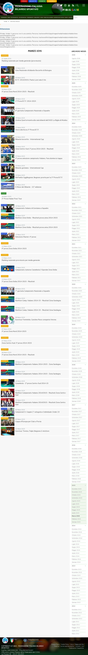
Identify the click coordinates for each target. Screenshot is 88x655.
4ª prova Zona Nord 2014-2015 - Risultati (18, 91)
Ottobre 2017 (76, 414)
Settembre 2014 (77, 538)
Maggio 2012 (76, 628)
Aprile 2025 (75, 111)
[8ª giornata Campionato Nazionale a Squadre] (7, 111)
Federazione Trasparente (76, 648)
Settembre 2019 (77, 337)
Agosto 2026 (76, 58)
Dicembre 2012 (76, 610)
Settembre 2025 (77, 96)
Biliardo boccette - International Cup (29, 139)
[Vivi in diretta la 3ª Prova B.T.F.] (7, 130)
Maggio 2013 (76, 590)
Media (41, 17)
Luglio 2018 (75, 383)
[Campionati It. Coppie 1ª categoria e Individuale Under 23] (7, 412)
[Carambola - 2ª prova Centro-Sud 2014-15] (7, 383)
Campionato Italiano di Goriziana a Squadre (31, 208)
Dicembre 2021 (76, 248)
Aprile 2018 (75, 392)
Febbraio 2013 (76, 599)
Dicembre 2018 (76, 368)
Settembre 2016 (77, 458)
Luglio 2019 (75, 343)
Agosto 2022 (76, 219)
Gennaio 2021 (76, 281)
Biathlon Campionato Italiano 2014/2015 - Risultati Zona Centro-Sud (40, 394)
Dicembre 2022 (76, 207)
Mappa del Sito (79, 644)
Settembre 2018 (77, 377)
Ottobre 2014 (76, 535)
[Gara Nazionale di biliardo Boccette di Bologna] (7, 70)
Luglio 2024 (75, 142)
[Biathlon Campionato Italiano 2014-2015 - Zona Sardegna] (7, 364)
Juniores (3, 155)
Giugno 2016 (76, 467)
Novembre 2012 (77, 613)
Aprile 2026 (75, 70)
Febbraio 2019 (76, 358)
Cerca (72, 644)
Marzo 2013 (75, 596)
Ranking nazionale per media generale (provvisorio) (21, 61)
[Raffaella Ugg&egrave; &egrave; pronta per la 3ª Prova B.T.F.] (7, 177)
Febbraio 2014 (76, 559)
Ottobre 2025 (76, 93)
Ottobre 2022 (76, 213)
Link (82, 646)
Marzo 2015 (76, 516)
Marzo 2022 (75, 234)
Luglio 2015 (75, 504)
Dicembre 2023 (76, 167)
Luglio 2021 (75, 263)
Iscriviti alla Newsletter (67, 646)
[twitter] (61, 5)
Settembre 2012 (77, 619)
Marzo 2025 (75, 114)
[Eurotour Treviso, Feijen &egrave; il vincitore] (7, 431)
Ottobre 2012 (76, 616)
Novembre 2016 (77, 452)
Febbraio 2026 (76, 76)
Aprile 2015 (75, 513)
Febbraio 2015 (76, 519)
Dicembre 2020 (76, 288)
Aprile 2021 (75, 272)
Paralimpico (37, 17)
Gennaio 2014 (76, 562)
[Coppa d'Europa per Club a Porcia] (7, 421)
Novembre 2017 (77, 411)
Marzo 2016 (75, 476)
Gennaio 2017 (76, 442)
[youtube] (69, 5)
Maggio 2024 (76, 148)
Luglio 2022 (75, 222)
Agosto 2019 (76, 340)
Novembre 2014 (77, 532)
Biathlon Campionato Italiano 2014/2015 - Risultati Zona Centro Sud (40, 403)
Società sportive (14, 17)
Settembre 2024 (77, 136)
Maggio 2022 (76, 228)
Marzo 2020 (75, 315)
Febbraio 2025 (76, 117)
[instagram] (65, 5)
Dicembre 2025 (76, 87)
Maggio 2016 (76, 470)
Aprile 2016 (75, 473)
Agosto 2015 (76, 501)
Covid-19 (70, 17)
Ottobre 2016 (76, 455)
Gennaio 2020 (76, 321)
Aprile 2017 (75, 432)
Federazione (4, 17)
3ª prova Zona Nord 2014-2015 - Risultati (18, 355)
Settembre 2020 (77, 297)
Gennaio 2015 (76, 522)
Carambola (51, 1)
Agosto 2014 (76, 541)
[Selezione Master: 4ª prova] (7, 237)
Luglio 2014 (75, 544)
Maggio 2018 (76, 389)
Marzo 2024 (75, 154)
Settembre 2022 (77, 216)
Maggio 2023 (76, 188)
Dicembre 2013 (76, 569)
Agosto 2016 (76, 461)
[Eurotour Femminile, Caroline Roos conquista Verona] (7, 319)
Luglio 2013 (75, 584)
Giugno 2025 (76, 105)
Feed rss (56, 646)
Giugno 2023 (76, 185)
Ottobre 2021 (76, 254)
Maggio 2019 (76, 349)
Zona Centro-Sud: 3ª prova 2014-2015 (17, 343)
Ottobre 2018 (76, 374)
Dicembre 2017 (76, 408)
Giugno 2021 (76, 266)
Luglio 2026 (75, 61)
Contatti (77, 646)
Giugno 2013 (76, 587)
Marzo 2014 (75, 556)
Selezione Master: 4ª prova (25, 237)
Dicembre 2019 (76, 328)
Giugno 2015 (76, 507)
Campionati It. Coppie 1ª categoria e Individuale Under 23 (37, 412)
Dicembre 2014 (76, 529)
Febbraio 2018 (76, 398)
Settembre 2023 (77, 176)
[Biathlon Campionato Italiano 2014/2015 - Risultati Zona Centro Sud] (7, 402)
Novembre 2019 (77, 331)
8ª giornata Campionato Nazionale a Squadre (32, 111)
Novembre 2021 (77, 251)
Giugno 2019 (76, 346)
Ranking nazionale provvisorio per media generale (21, 260)
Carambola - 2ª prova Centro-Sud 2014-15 (31, 383)
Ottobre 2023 (76, 173)
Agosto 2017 (76, 420)
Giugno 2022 (76, 225)
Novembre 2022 (77, 210)
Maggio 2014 (76, 550)
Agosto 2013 (76, 581)
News (9, 17)
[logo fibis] (8, 13)
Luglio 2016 (75, 464)
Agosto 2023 (76, 179)
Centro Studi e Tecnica (59, 17)
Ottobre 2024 (76, 133)
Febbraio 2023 (76, 197)
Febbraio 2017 (76, 439)
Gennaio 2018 (76, 401)
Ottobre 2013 (76, 575)
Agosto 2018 (76, 380)
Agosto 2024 (76, 139)
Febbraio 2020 (76, 318)
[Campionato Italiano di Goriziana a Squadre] (7, 208)
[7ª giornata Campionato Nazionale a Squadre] (7, 291)
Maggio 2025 (76, 108)
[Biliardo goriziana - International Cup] (7, 168)
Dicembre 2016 (76, 449)
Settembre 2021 (77, 257)
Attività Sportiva (22, 17)
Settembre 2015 (77, 498)
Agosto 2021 (76, 260)
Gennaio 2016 (76, 482)
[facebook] (58, 5)
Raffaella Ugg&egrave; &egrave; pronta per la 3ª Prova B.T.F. (39, 177)
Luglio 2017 (75, 423)
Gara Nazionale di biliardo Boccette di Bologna (33, 70)
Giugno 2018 (76, 386)
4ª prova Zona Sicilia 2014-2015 (14, 248)
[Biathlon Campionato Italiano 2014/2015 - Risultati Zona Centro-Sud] (7, 393)
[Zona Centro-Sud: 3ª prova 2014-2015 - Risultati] (7, 149)
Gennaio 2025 (76, 120)
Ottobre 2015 (76, 495)
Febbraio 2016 (76, 479)
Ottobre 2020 (76, 294)
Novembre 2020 (77, 291)
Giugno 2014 (76, 547)
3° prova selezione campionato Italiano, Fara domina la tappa (38, 158)
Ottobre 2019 (76, 334)
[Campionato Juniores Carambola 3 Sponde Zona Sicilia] (7, 270)
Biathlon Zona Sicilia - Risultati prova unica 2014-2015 (36, 218)
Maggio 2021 (76, 269)
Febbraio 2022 (76, 237)
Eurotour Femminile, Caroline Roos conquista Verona (35, 319)
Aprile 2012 (75, 631)
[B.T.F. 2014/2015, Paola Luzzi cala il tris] (7, 80)
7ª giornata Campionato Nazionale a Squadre (32, 291)
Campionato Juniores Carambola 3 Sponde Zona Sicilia (36, 270)
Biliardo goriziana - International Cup (29, 168)
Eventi (66, 17)
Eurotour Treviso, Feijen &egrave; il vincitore (32, 431)
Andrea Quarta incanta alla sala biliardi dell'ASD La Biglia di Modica (41, 120)
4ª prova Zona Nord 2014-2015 (14, 331)
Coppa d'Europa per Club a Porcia (28, 421)
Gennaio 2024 (76, 160)
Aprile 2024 (75, 151)
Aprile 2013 (75, 593)
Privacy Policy (55, 644)
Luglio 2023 (75, 182)
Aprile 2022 (75, 231)
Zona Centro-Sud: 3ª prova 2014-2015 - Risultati (34, 149)
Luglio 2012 (75, 622)
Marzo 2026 (75, 73)
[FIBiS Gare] (68, 10)
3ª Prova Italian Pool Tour (12, 199)
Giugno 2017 (76, 426)
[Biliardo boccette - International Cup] (7, 139)
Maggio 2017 (76, 429)
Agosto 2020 (76, 300)
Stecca (24, 1)
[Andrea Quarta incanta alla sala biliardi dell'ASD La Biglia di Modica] (7, 120)
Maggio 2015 (76, 510)
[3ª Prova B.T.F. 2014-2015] (7, 101)
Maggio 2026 (76, 67)
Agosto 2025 (76, 99)
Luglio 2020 (75, 303)
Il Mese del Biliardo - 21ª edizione (28, 187)
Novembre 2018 (77, 371)
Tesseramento (30, 17)
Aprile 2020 (75, 312)
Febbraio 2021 (76, 278)
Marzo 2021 (75, 275)
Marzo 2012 (75, 634)
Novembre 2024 (77, 130)
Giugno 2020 (76, 306)
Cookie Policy (65, 644)
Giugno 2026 (76, 64)
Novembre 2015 (77, 492)
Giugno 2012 (76, 625)
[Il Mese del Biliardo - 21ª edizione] (7, 187)
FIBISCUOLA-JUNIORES (48, 17)
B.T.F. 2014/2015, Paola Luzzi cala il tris (30, 80)
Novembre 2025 (77, 90)
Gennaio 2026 (76, 79)
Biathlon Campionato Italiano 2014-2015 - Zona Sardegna (37, 364)
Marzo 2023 (75, 194)
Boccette (33, 1)
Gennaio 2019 (76, 361)
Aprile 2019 (75, 352)
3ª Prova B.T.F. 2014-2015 (25, 101)
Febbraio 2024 (76, 157)
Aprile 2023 (75, 191)
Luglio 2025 (75, 102)
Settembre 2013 (77, 578)
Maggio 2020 (76, 309)
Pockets (42, 1)
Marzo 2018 (75, 395)
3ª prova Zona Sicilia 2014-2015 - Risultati (18, 281)
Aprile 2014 (75, 553)
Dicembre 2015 (76, 489)
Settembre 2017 (77, 417)
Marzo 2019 (75, 355)
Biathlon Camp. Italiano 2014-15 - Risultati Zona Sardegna (38, 300)
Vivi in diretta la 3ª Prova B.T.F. (27, 130)
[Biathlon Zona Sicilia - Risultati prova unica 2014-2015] (7, 218)
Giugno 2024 (76, 145)
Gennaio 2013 (76, 602)
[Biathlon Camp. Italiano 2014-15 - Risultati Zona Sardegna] (7, 300)
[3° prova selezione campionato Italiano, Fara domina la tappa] (7, 158)
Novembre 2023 (77, 170)
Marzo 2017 (75, 435)
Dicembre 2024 (76, 127)
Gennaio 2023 (76, 200)
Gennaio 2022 (76, 240)
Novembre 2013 (77, 572)
